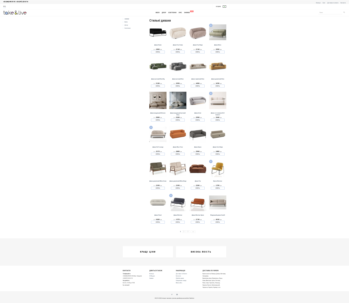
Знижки (187, 12)
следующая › (193, 232)
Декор (164, 12)
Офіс (180, 12)
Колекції (318, 3)
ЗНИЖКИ (127, 19)
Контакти (343, 3)
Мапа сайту (179, 282)
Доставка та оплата (332, 3)
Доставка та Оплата (181, 273)
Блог (324, 3)
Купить (158, 52)
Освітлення (172, 12)
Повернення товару (181, 280)
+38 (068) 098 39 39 (9, 2)
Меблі (158, 12)
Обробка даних (180, 278)
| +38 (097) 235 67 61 (22, 2)
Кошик (218, 6)
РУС (4, 6)
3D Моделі (152, 276)
